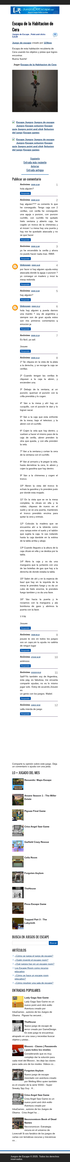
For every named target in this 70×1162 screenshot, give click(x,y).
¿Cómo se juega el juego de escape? (34, 956)
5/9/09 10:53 (35, 200)
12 (55, 34)
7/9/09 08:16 (35, 635)
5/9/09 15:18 (35, 335)
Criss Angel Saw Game (36, 826)
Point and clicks (38, 34)
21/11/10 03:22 (36, 672)
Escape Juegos (24, 122)
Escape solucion (34, 125)
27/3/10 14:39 (35, 657)
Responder (25, 193)
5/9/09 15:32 (35, 358)
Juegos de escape (44, 122)
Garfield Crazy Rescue (36, 842)
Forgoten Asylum (33, 873)
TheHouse (30, 888)
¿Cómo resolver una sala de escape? (34, 983)
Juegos (20, 125)
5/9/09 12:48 (35, 246)
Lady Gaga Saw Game (36, 997)
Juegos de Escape (21, 34)
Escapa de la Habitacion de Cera (38, 64)
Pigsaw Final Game (35, 811)
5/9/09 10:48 (35, 185)
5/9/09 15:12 (36, 306)
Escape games (31, 132)
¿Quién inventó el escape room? (31, 960)
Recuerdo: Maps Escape (37, 780)
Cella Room (30, 857)
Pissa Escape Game (35, 904)
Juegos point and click (30, 129)
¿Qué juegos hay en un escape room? (34, 964)
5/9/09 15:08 (35, 291)
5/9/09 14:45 (36, 265)
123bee (48, 42)
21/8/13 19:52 (35, 705)
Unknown (25, 265)
